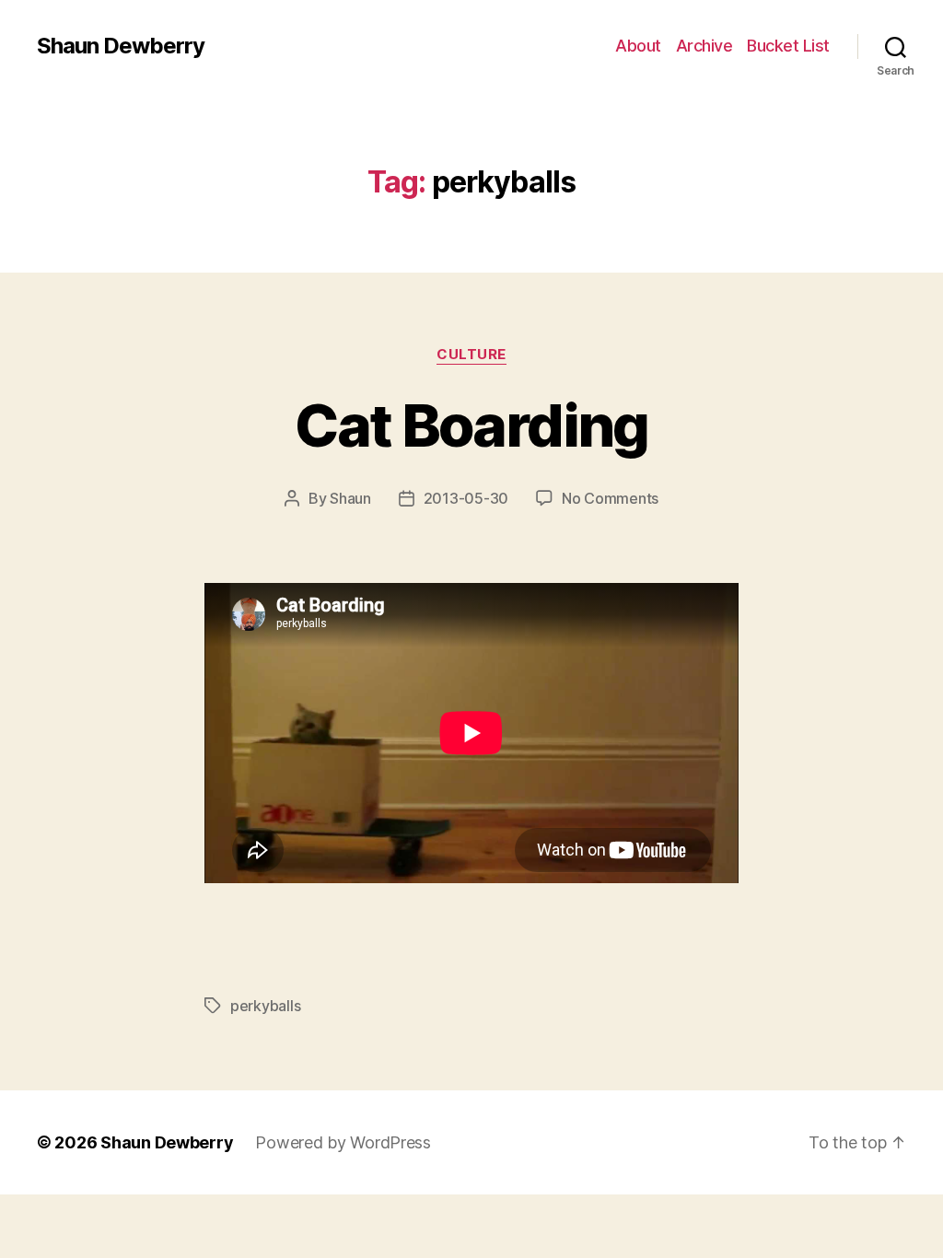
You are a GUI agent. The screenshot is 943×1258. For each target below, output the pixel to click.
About (638, 45)
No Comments (610, 498)
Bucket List (788, 45)
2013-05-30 (466, 498)
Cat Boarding (471, 425)
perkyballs (265, 1005)
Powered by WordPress (343, 1142)
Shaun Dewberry (120, 46)
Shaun (350, 498)
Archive (704, 45)
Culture (471, 354)
